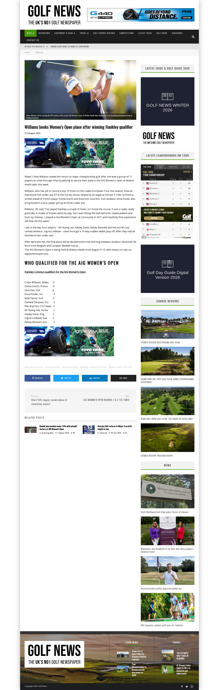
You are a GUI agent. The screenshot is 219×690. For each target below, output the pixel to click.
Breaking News (48, 433)
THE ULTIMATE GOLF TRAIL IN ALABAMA (182, 655)
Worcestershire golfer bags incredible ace (161, 588)
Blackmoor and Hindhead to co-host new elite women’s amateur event (167, 550)
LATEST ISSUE (145, 33)
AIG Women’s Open (35, 367)
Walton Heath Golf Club (121, 367)
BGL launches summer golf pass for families (162, 625)
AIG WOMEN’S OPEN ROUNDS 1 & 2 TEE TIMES (106, 398)
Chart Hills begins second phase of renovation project (49, 400)
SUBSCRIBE (177, 33)
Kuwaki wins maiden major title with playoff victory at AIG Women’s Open (58, 427)
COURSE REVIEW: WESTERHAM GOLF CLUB (160, 342)
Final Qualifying (70, 367)
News (29, 33)
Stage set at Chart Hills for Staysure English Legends (139, 655)
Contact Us (33, 40)
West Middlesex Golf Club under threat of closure (164, 512)
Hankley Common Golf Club (94, 367)
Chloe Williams (53, 367)
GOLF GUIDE (161, 33)
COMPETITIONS (126, 33)
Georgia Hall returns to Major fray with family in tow (115, 427)
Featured (103, 433)
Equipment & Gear (64, 33)
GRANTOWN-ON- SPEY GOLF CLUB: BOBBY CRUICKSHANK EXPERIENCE (167, 380)
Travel (83, 33)
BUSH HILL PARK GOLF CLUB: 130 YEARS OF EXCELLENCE (167, 418)
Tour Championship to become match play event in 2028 (78, 46)
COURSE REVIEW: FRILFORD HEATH (157, 455)
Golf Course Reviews (104, 33)
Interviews (44, 33)
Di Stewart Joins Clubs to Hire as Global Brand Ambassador (184, 669)
